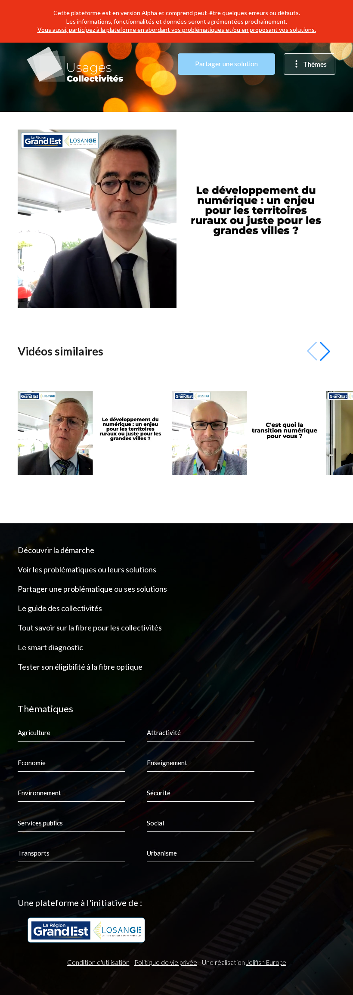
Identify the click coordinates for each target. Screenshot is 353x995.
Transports (34, 853)
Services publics (40, 823)
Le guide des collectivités (60, 608)
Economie (32, 762)
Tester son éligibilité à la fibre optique (80, 666)
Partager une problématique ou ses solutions (92, 588)
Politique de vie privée (165, 962)
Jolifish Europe (266, 962)
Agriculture (34, 732)
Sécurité (158, 793)
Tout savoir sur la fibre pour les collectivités (90, 627)
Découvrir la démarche (56, 550)
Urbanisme (162, 853)
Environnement (39, 793)
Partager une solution (226, 63)
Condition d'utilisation (98, 962)
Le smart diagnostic (50, 647)
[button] (325, 351)
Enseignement (167, 762)
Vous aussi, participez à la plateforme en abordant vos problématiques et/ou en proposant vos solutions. (176, 29)
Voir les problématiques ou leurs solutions (87, 569)
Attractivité (164, 732)
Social (155, 823)
